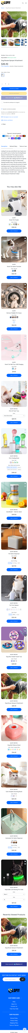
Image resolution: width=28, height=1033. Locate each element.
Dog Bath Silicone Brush (14, 745)
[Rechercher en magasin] (22, 3)
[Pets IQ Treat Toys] (14, 394)
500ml (19, 467)
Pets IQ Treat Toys (14, 411)
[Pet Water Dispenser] (14, 537)
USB (19, 563)
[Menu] (26, 3)
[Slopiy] (5, 3)
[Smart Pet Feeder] (14, 203)
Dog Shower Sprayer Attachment (14, 703)
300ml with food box (12, 469)
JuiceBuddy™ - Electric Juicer (14, 512)
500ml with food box (11, 467)
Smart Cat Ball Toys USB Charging (14, 364)
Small (10, 614)
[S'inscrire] (22, 979)
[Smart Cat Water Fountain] (14, 249)
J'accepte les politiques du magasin (11, 102)
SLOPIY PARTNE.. (14, 408)
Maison (2, 7)
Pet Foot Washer (14, 605)
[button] (24, 24)
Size (14, 897)
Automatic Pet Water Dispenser (14, 838)
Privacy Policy (14, 1020)
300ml (19, 469)
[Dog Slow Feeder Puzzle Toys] (14, 640)
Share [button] (4, 124)
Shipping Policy (14, 1023)
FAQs (14, 1001)
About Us (14, 1004)
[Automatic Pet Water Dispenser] (14, 821)
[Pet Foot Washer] (14, 588)
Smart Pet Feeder (14, 220)
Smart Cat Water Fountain (14, 266)
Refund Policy (14, 1018)
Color (14, 413)
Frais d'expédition (5, 66)
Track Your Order (14, 1009)
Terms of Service (14, 1025)
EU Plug (10, 563)
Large (17, 614)
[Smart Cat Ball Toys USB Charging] (14, 347)
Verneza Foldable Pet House (14, 313)
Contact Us (14, 1006)
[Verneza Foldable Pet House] (14, 296)
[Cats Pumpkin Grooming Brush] (14, 775)
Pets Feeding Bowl (14, 458)
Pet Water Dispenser (14, 554)
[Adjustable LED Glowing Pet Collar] (14, 872)
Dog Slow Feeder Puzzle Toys (14, 656)
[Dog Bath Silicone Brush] (14, 728)
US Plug (14, 563)
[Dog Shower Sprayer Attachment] (14, 686)
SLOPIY (14, 217)
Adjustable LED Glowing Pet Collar (14, 889)
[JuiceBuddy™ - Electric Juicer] (14, 495)
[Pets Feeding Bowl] (14, 441)
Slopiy (16, 1032)
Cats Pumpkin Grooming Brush (14, 791)
